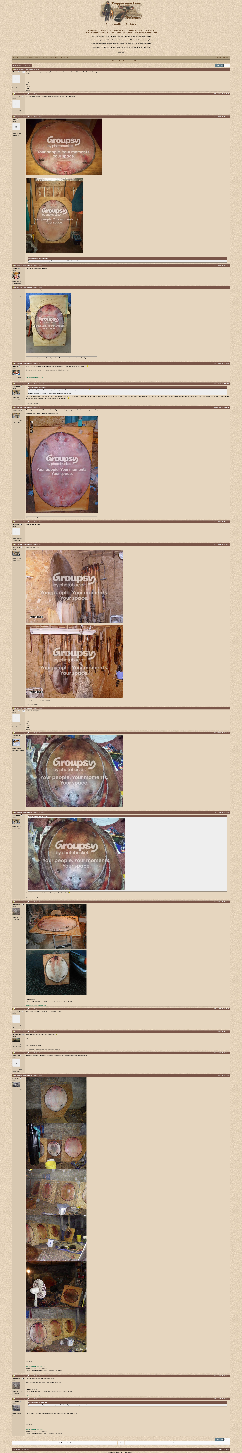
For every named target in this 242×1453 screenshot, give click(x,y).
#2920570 (227, 1052)
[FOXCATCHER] (16, 1042)
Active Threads (123, 61)
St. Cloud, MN (16, 399)
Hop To (26, 65)
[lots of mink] (16, 745)
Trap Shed (112, 36)
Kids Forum (131, 47)
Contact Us (221, 1449)
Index (122, 1443)
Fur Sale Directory (137, 43)
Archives (124, 47)
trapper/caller (16, 1012)
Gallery (113, 40)
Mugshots (128, 43)
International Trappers (136, 36)
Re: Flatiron (40, 94)
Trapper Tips (102, 40)
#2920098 (227, 363)
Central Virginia (16, 1071)
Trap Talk (98, 36)
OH (13, 1028)
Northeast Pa (15, 135)
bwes (14, 119)
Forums (21, 57)
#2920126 (227, 521)
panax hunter (16, 97)
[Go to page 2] (229, 65)
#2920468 (227, 1009)
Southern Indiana (16, 1046)
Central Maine (16, 380)
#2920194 (227, 901)
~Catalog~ (121, 53)
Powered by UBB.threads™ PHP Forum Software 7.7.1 (121, 1452)
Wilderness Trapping (122, 36)
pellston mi (15, 1092)
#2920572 (227, 1075)
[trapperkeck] (16, 394)
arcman (14, 290)
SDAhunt (15, 366)
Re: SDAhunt (40, 383)
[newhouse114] (16, 914)
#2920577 (227, 1398)
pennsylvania (15, 113)
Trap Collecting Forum (146, 40)
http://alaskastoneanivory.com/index (36, 1005)
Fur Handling (147, 36)
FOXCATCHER (17, 1034)
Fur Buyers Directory (118, 43)
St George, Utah (16, 283)
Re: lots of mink (40, 812)
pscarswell (15, 524)
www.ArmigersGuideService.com (35, 377)
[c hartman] (16, 1087)
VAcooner (15, 1055)
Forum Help (133, 61)
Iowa (13, 299)
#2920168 (227, 732)
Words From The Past (108, 47)
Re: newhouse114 (41, 1031)
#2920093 (227, 265)
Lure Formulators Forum (142, 47)
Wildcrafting (147, 43)
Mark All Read (26, 1449)
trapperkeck (16, 386)
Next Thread (176, 1443)
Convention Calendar (129, 40)
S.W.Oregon (15, 919)
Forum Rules (16, 1449)
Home (93, 36)
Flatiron (14, 72)
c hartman (15, 1078)
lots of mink (16, 735)
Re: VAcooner (40, 1399)
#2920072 (227, 69)
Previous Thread (65, 1443)
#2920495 (227, 1031)
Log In (227, 57)
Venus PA (14, 88)
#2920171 (227, 812)
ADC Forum (105, 36)
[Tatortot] (16, 279)
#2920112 (227, 383)
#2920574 (227, 1375)
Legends (118, 47)
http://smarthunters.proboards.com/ (35, 1366)
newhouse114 (16, 904)
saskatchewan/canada (18, 750)
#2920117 (227, 407)
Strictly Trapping (107, 43)
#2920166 (227, 708)
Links (108, 40)
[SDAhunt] (16, 375)
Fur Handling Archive (33, 57)
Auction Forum (93, 40)
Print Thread (17, 65)
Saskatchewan (16, 540)
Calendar (114, 61)
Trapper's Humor (96, 43)
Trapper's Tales (96, 47)
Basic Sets (119, 40)
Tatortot (15, 268)
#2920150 (227, 544)
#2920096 (227, 287)
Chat (137, 40)
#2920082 (227, 94)
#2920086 (227, 116)
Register (219, 57)
